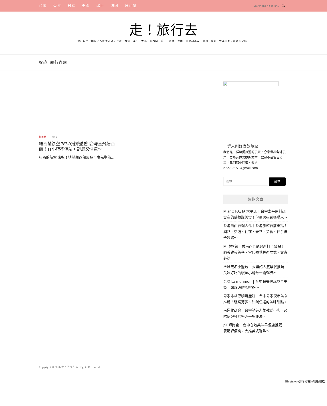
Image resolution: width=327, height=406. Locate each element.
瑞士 (100, 6)
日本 (71, 6)
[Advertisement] (163, 373)
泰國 (85, 6)
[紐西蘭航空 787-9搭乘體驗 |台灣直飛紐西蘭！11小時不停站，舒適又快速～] (80, 106)
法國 (114, 6)
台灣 (42, 6)
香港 (57, 6)
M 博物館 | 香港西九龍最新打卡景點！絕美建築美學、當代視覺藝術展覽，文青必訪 (255, 252)
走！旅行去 (163, 30)
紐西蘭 (130, 6)
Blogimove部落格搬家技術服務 (305, 381)
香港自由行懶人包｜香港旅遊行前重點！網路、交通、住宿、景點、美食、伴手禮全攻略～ (255, 231)
